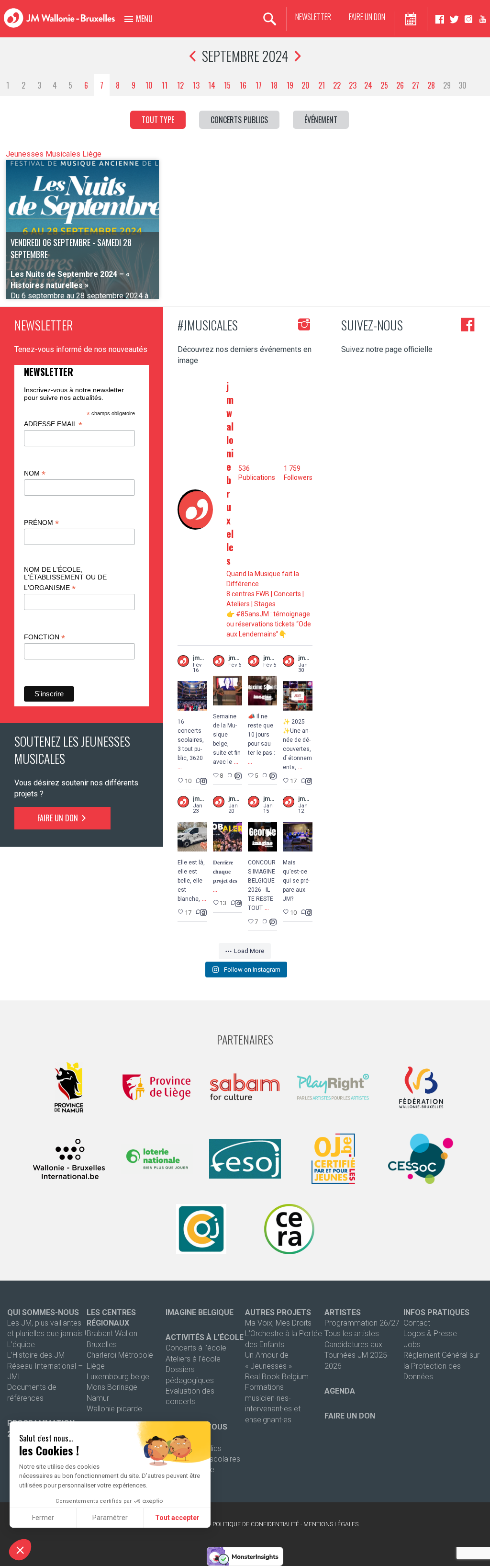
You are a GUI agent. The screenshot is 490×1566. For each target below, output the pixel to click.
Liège (96, 1366)
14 (211, 85)
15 (227, 85)
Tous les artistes (351, 1333)
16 (243, 85)
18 (274, 85)
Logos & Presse (430, 1333)
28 (431, 85)
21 (321, 85)
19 (290, 85)
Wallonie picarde (114, 1408)
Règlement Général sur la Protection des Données (441, 1365)
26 (400, 85)
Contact (416, 1323)
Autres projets (278, 1312)
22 (337, 85)
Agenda (339, 1391)
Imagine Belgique (200, 1312)
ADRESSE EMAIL (53, 424)
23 (352, 85)
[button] (20, 1549)
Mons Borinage (112, 1387)
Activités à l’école (205, 1337)
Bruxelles (102, 1344)
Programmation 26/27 (362, 1323)
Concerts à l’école (196, 1347)
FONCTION (44, 637)
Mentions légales (330, 1524)
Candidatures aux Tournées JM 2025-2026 (357, 1355)
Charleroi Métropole (120, 1355)
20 (305, 85)
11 (164, 85)
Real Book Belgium (277, 1376)
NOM (34, 473)
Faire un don (367, 17)
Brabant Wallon (112, 1333)
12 (180, 85)
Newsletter (313, 17)
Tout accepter (177, 1517)
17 (259, 85)
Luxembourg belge (118, 1376)
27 (415, 85)
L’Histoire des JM (36, 1355)
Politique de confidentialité (255, 1524)
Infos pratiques (436, 1312)
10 (149, 85)
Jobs (412, 1344)
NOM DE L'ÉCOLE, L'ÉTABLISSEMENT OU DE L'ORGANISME (65, 579)
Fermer (43, 1517)
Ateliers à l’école (193, 1358)
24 (368, 85)
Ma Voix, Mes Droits (278, 1323)
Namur (98, 1398)
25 (384, 85)
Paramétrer (110, 1517)
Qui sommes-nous (43, 1312)
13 (196, 85)
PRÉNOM (41, 522)
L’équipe (21, 1344)
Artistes (342, 1312)
